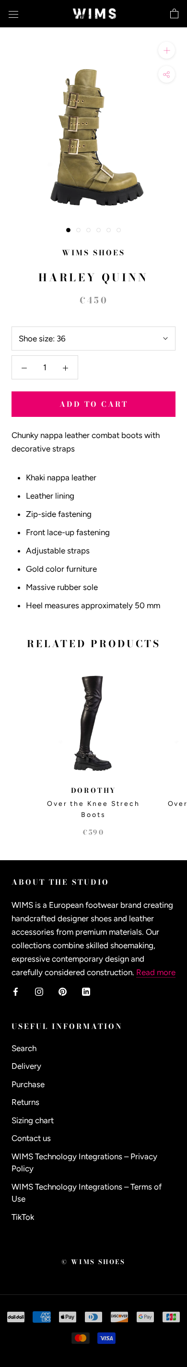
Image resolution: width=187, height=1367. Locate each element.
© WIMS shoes (93, 1262)
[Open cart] (174, 14)
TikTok (23, 1217)
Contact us (31, 1138)
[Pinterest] (62, 991)
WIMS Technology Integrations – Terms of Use (87, 1193)
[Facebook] (16, 991)
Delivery (26, 1066)
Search (24, 1048)
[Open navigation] (13, 14)
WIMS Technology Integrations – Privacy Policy (84, 1163)
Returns (25, 1102)
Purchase (28, 1084)
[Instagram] (39, 991)
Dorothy (94, 790)
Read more (155, 972)
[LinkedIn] (86, 991)
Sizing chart (33, 1120)
